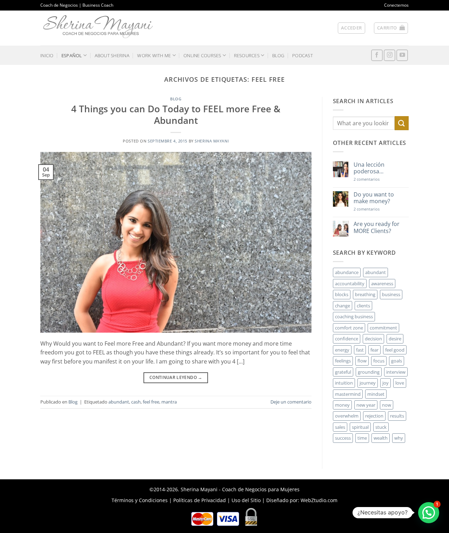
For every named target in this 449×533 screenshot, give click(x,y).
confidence (346, 338)
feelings (343, 361)
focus (378, 361)
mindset (375, 394)
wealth (381, 438)
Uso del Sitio (246, 500)
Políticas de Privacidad (199, 500)
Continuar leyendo (175, 377)
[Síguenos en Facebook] (377, 55)
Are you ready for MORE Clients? (377, 227)
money (342, 405)
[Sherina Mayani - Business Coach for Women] (98, 27)
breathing (365, 294)
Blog (175, 98)
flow (362, 361)
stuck (381, 427)
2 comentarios (377, 179)
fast (360, 350)
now (386, 405)
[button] (351, 28)
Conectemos (396, 5)
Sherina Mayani (212, 141)
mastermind (348, 394)
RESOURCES (247, 55)
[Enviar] (402, 123)
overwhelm (346, 416)
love (399, 383)
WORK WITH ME (154, 55)
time (362, 438)
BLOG (278, 55)
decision (373, 338)
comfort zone (349, 328)
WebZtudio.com (319, 500)
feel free (151, 402)
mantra (169, 402)
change (342, 305)
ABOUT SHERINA (112, 55)
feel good (394, 350)
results (397, 416)
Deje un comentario (290, 402)
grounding (369, 372)
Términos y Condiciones (140, 500)
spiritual (360, 427)
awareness (382, 283)
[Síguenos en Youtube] (402, 55)
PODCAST (302, 55)
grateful (343, 372)
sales (340, 427)
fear (374, 350)
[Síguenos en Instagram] (389, 55)
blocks (341, 294)
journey (368, 383)
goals (396, 361)
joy (385, 383)
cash (136, 402)
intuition (344, 383)
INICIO (47, 55)
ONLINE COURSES (202, 55)
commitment (383, 328)
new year (365, 405)
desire (395, 338)
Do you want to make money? (374, 198)
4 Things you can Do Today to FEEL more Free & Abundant (175, 115)
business (391, 294)
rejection (374, 416)
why (398, 438)
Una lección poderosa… (369, 168)
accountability (349, 283)
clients (363, 305)
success (343, 438)
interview (396, 372)
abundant (118, 402)
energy (342, 350)
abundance (346, 272)
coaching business (354, 316)
